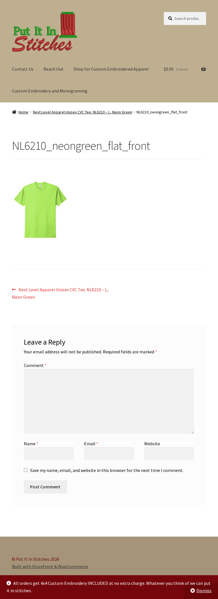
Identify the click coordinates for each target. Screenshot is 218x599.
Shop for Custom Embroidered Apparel (111, 69)
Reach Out (53, 69)
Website (152, 443)
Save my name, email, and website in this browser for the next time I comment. (106, 470)
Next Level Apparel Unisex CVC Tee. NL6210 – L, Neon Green (82, 112)
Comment (35, 365)
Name (31, 443)
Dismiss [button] (203, 590)
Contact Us (22, 69)
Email (91, 443)
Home (23, 112)
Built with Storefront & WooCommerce (50, 566)
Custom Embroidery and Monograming (49, 91)
